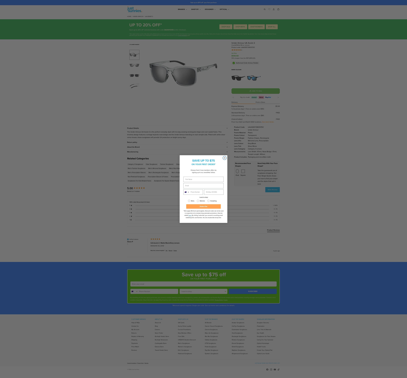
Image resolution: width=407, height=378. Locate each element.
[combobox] (187, 192)
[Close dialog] (224, 158)
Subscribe (203, 206)
